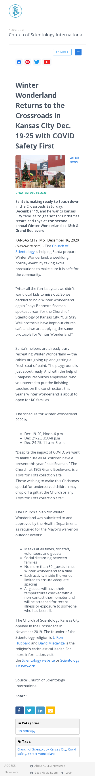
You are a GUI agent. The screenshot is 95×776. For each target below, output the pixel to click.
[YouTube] (46, 62)
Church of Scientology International (46, 35)
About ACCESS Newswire (49, 766)
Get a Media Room (46, 772)
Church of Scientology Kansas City (41, 749)
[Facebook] (19, 62)
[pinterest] (27, 62)
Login (69, 772)
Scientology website (38, 660)
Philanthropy (26, 731)
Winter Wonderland (41, 754)
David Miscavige (51, 643)
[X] (37, 62)
